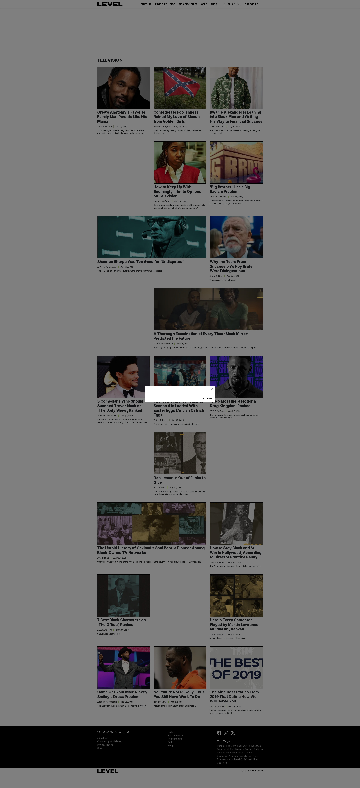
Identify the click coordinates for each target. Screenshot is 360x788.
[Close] (211, 389)
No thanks (207, 398)
